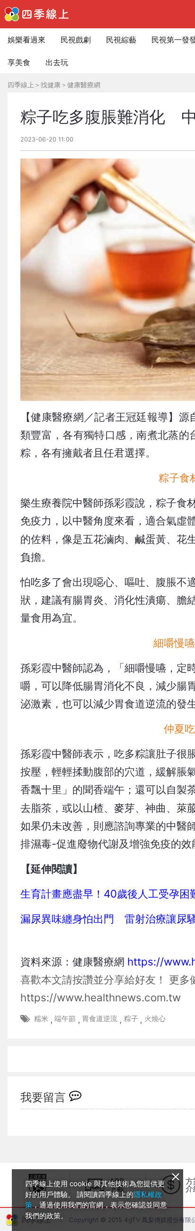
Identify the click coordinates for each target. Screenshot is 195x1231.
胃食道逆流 (99, 1018)
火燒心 (155, 1018)
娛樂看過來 (26, 39)
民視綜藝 (121, 39)
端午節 (65, 1018)
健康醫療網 (83, 85)
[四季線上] (37, 14)
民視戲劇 (76, 39)
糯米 (41, 1018)
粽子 (131, 1018)
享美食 (19, 62)
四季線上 (21, 85)
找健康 (51, 85)
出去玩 (56, 62)
